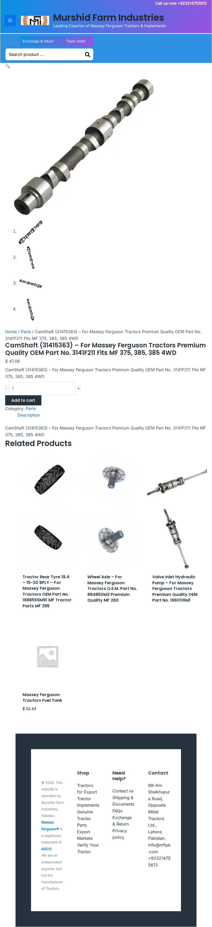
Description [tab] (29, 415)
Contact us (122, 790)
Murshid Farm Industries (108, 17)
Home (11, 331)
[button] (7, 66)
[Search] (87, 54)
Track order (76, 41)
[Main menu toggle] (10, 20)
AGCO (46, 849)
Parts (26, 331)
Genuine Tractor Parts (85, 818)
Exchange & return (38, 41)
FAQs (117, 810)
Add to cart (23, 400)
